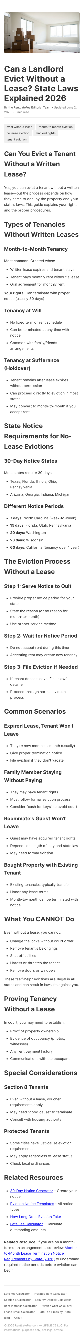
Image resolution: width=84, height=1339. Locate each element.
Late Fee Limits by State (55, 1311)
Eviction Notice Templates (32, 1204)
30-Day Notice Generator (31, 1191)
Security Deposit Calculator (53, 1299)
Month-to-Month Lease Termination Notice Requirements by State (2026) (40, 1253)
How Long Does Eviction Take (35, 1217)
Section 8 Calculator (17, 1299)
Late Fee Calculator (26, 1224)
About (18, 1317)
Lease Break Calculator (19, 1311)
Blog (7, 1317)
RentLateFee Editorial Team (32, 107)
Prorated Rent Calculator (50, 1293)
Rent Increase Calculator (20, 1305)
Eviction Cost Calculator (56, 1305)
